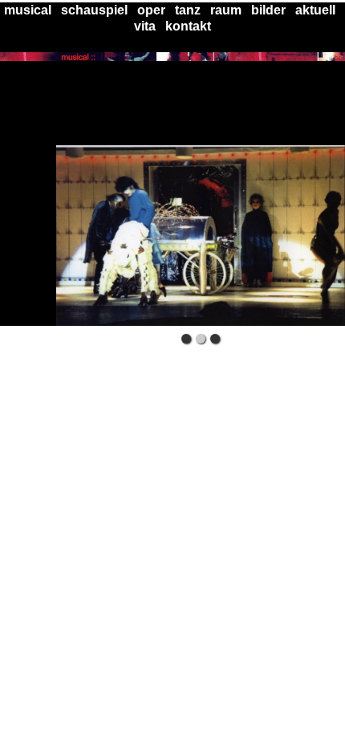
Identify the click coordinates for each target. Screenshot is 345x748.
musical (27, 10)
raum (226, 10)
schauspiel (94, 10)
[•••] (200, 235)
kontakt (188, 26)
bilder (268, 10)
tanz (188, 10)
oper (151, 10)
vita (145, 26)
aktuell (315, 10)
